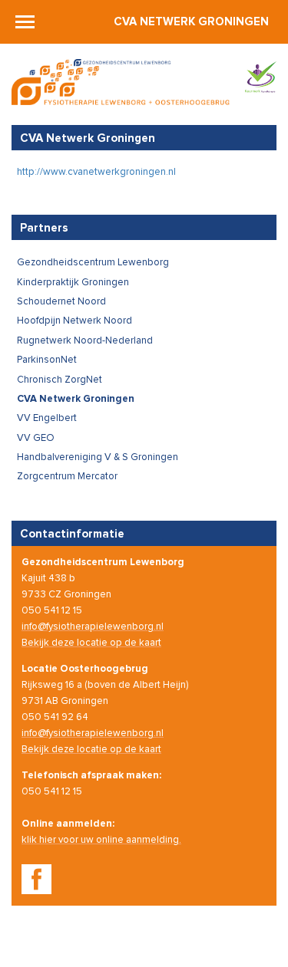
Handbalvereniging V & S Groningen (97, 457)
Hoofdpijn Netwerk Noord (74, 321)
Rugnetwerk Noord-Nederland (85, 341)
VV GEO (36, 438)
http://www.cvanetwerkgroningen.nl (96, 172)
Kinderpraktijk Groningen (73, 283)
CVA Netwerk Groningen (191, 22)
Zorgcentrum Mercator (67, 477)
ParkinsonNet (47, 360)
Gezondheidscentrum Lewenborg (93, 263)
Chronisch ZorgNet (59, 380)
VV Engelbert (47, 418)
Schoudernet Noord (61, 302)
